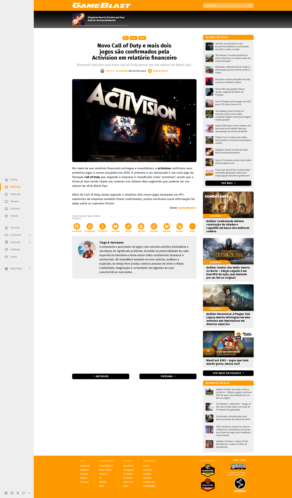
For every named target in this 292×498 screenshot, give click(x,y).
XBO (142, 38)
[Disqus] (134, 326)
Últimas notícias (216, 37)
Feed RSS (128, 482)
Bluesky (167, 231)
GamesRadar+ (187, 208)
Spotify (141, 231)
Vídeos (83, 478)
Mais (192, 231)
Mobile (102, 482)
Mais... (102, 486)
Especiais (85, 465)
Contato (147, 474)
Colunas (84, 482)
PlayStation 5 (106, 465)
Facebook (77, 231)
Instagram (89, 231)
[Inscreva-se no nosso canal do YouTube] (23, 493)
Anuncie (147, 478)
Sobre (146, 465)
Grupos (179, 231)
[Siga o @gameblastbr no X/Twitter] (18, 493)
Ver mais (227, 183)
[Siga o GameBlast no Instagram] (12, 493)
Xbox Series (105, 469)
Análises (84, 469)
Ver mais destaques (227, 373)
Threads (154, 231)
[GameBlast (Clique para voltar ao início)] (101, 5)
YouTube (115, 231)
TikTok (128, 231)
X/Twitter (102, 231)
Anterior (102, 376)
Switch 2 (103, 474)
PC (125, 38)
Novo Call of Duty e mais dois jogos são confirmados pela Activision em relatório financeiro (134, 52)
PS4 (133, 38)
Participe (148, 469)
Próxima (167, 376)
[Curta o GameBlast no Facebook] (6, 493)
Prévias (84, 474)
